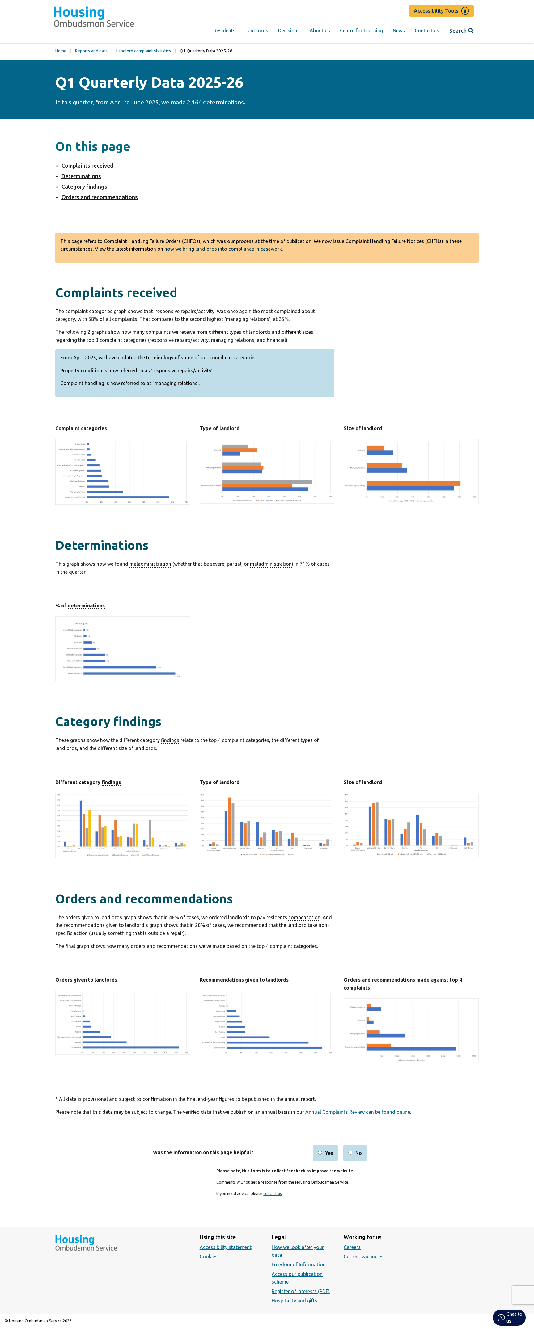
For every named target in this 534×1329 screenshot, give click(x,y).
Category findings (84, 186)
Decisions (289, 30)
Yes (329, 1153)
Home (60, 50)
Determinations (81, 176)
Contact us (427, 30)
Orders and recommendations (99, 197)
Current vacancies (364, 1256)
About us (320, 30)
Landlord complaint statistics (143, 50)
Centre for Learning (361, 30)
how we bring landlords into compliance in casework (223, 249)
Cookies (209, 1256)
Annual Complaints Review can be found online (357, 1112)
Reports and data (91, 50)
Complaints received (87, 165)
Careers (352, 1247)
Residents (224, 30)
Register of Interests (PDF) (301, 1291)
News (399, 30)
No (358, 1153)
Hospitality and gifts (294, 1300)
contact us (272, 1193)
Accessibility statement (226, 1247)
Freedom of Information (299, 1264)
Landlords (256, 30)
